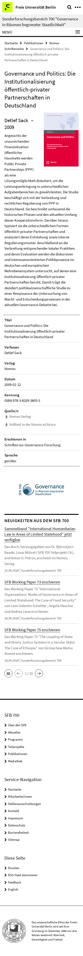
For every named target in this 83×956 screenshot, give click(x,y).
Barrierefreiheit (18, 832)
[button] (8, 673)
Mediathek (15, 761)
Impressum (15, 818)
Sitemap (13, 839)
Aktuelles (14, 732)
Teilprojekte (16, 747)
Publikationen (33, 43)
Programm (15, 739)
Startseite (11, 43)
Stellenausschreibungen (24, 804)
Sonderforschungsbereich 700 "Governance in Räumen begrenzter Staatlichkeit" (40, 21)
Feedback (14, 882)
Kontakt (13, 811)
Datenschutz (16, 825)
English (13, 889)
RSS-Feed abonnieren (22, 875)
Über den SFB (17, 725)
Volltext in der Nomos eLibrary (32, 424)
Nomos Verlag (20, 416)
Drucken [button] (13, 868)
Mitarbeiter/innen (20, 796)
